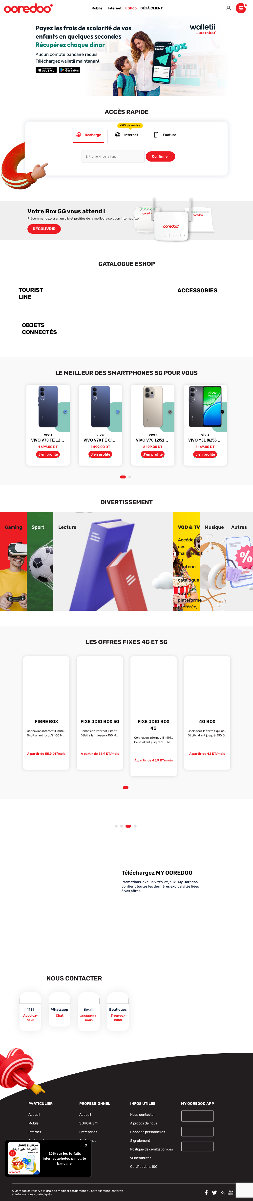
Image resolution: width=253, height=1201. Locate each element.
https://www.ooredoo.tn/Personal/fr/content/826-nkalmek (48, 19)
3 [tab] (128, 826)
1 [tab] (123, 477)
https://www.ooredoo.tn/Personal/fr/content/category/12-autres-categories (239, 517)
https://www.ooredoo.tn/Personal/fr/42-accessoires (201, 283)
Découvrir (44, 228)
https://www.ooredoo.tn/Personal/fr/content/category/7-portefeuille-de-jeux (13, 517)
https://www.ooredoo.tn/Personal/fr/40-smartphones (136, 283)
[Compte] (228, 8)
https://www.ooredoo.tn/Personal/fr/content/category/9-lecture (67, 517)
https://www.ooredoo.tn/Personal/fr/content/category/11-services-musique (214, 517)
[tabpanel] (48, 425)
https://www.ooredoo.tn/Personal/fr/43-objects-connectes (49, 318)
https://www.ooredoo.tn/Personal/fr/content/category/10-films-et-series (135, 517)
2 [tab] (130, 477)
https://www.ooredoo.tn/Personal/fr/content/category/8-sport (38, 517)
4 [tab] (134, 826)
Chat (59, 1015)
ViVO (48, 435)
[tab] (88, 136)
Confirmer (160, 156)
